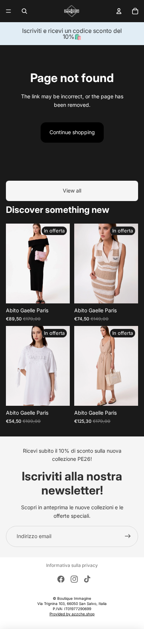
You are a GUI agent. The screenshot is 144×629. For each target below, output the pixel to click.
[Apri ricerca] (24, 11)
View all (72, 190)
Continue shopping (72, 132)
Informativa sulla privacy (72, 565)
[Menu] (8, 11)
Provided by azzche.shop (72, 614)
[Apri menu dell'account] (119, 11)
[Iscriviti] (128, 536)
